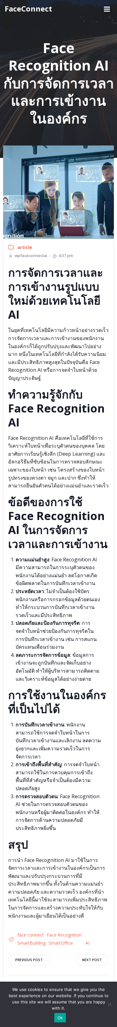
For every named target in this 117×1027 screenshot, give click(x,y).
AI (87, 943)
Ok (60, 1017)
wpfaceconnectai (31, 255)
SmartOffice (61, 943)
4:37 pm (66, 255)
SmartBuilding (31, 943)
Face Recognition (64, 935)
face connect (30, 935)
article (24, 247)
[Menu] (107, 8)
